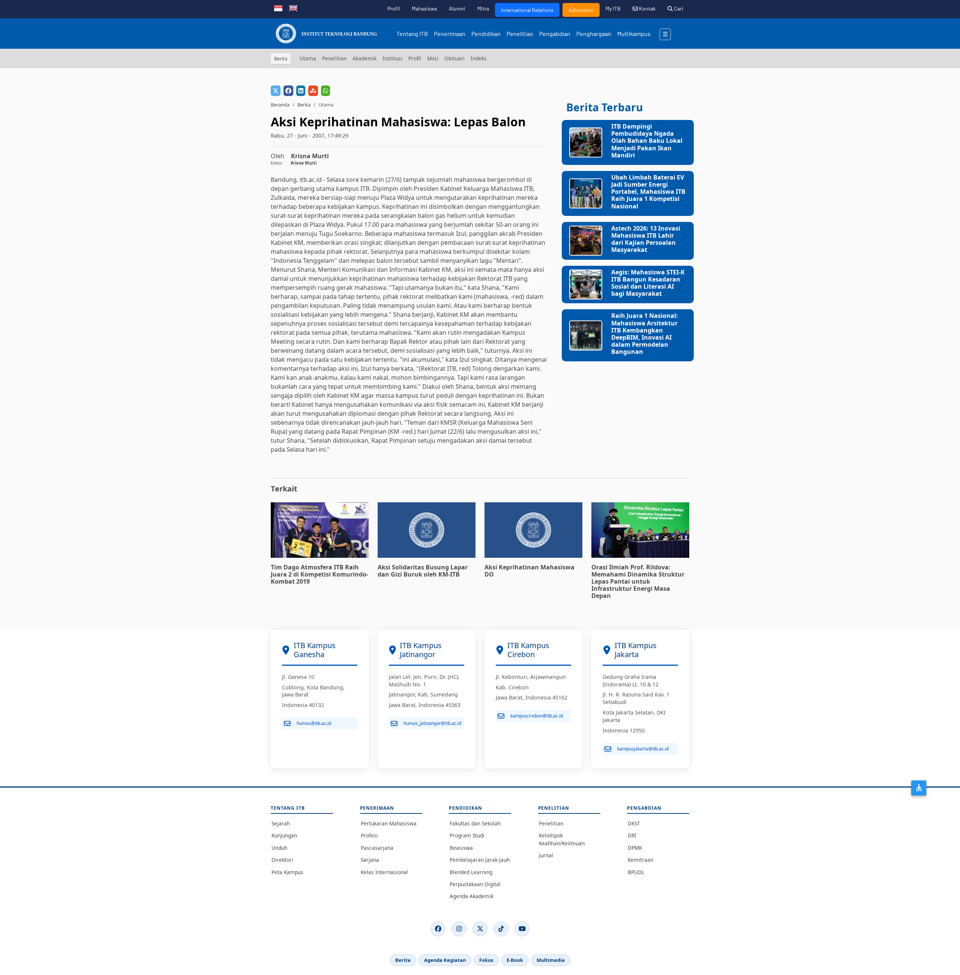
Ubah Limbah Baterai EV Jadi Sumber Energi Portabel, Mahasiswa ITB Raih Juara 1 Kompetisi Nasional (648, 191)
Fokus (486, 960)
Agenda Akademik (472, 896)
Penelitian (520, 33)
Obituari (454, 58)
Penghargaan (593, 33)
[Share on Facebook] (288, 90)
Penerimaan (449, 33)
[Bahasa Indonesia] (278, 7)
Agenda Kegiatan (445, 960)
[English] (293, 7)
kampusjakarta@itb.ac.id (643, 749)
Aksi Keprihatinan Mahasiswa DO (529, 570)
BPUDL (636, 872)
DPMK (635, 847)
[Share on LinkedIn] (300, 90)
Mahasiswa (424, 8)
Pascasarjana (377, 847)
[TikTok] (501, 928)
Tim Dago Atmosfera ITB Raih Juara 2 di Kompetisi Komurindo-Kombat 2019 (319, 574)
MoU (432, 58)
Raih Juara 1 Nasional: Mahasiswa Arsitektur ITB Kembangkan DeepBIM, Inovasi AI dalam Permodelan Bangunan (644, 334)
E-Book (515, 960)
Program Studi (467, 835)
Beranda (280, 104)
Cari (678, 8)
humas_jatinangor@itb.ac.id (432, 723)
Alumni (457, 8)
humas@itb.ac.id (314, 723)
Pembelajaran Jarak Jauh (480, 859)
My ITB (613, 8)
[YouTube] (522, 928)
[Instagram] (459, 928)
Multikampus (634, 33)
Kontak (647, 8)
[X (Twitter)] (480, 928)
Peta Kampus (287, 872)
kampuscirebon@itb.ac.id (536, 716)
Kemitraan (640, 859)
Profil (393, 8)
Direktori (282, 859)
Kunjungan (284, 835)
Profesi (369, 835)
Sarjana (370, 859)
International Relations (527, 10)
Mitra (483, 8)
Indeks (479, 58)
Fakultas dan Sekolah (475, 823)
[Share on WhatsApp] (325, 90)
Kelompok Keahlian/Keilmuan (562, 839)
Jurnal (546, 855)
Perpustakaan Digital (475, 884)
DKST (634, 823)
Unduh (279, 847)
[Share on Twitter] (275, 90)
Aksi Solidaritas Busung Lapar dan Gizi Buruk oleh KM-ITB (423, 570)
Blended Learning (471, 872)
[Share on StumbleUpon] (313, 90)
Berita (303, 104)
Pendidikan (486, 33)
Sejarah (281, 823)
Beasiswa (461, 847)
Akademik (364, 58)
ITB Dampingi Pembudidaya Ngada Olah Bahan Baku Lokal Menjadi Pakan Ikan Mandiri (646, 140)
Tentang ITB (412, 33)
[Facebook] (438, 928)
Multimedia (551, 960)
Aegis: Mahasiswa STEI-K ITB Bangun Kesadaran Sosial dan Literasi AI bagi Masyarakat (648, 283)
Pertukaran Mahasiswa (389, 823)
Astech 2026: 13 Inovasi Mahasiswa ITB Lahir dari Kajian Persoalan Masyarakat (645, 239)
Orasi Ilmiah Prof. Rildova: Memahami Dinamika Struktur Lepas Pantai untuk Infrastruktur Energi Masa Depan (637, 581)
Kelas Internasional (384, 872)
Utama (308, 58)
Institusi (392, 58)
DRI (632, 835)
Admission (581, 10)
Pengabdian (554, 33)
